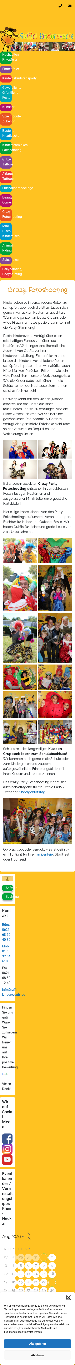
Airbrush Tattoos (7, 176)
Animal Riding (7, 247)
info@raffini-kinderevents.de (70, 6)
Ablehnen (37, 1355)
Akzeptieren (37, 1344)
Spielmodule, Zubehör (7, 118)
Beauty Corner (7, 199)
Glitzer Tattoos (7, 161)
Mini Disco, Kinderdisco (7, 231)
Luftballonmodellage (7, 188)
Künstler (7, 107)
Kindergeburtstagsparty (7, 78)
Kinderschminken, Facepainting (7, 147)
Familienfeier (43, 854)
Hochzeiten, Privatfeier (7, 57)
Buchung (9, 897)
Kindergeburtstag (31, 792)
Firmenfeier (7, 69)
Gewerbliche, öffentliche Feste (7, 93)
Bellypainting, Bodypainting (7, 271)
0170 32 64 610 (61, 6)
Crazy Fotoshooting (7, 214)
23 (52, 1282)
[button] (69, 1297)
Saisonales (7, 260)
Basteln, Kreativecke (7, 133)
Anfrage (9, 888)
